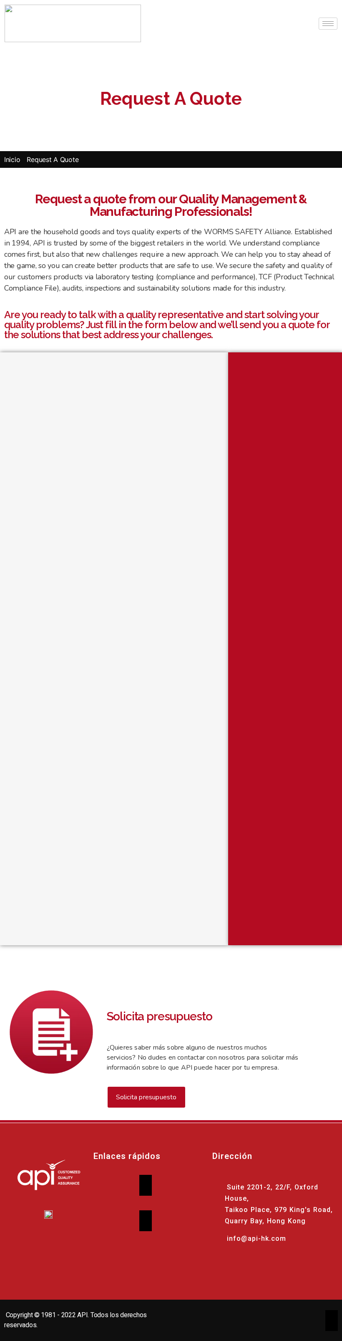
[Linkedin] (254, 1264)
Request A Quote (52, 159)
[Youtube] (231, 1264)
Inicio (12, 159)
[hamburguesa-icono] (328, 24)
